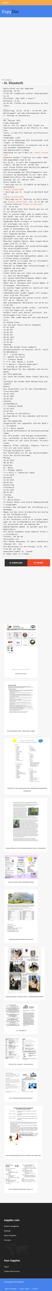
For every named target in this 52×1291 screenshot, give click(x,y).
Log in (6, 1266)
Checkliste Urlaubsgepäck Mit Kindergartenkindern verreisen (27, 789)
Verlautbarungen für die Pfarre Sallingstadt (23, 1155)
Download (17, 563)
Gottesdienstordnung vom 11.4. (21, 1189)
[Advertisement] (26, 48)
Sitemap (7, 1231)
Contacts (7, 1240)
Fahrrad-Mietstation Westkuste (21, 939)
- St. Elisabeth (21, 1030)
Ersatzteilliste (21, 674)
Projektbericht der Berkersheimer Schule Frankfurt (26, 848)
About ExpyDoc (10, 1235)
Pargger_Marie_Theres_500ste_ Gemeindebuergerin (24, 997)
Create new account (12, 1271)
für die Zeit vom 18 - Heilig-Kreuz (21, 1064)
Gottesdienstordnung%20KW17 (21, 1098)
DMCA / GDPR (24, 1289)
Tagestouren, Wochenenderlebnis (21, 882)
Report (39, 563)
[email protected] (14, 189)
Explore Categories (11, 1226)
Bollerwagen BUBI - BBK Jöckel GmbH (21, 731)
